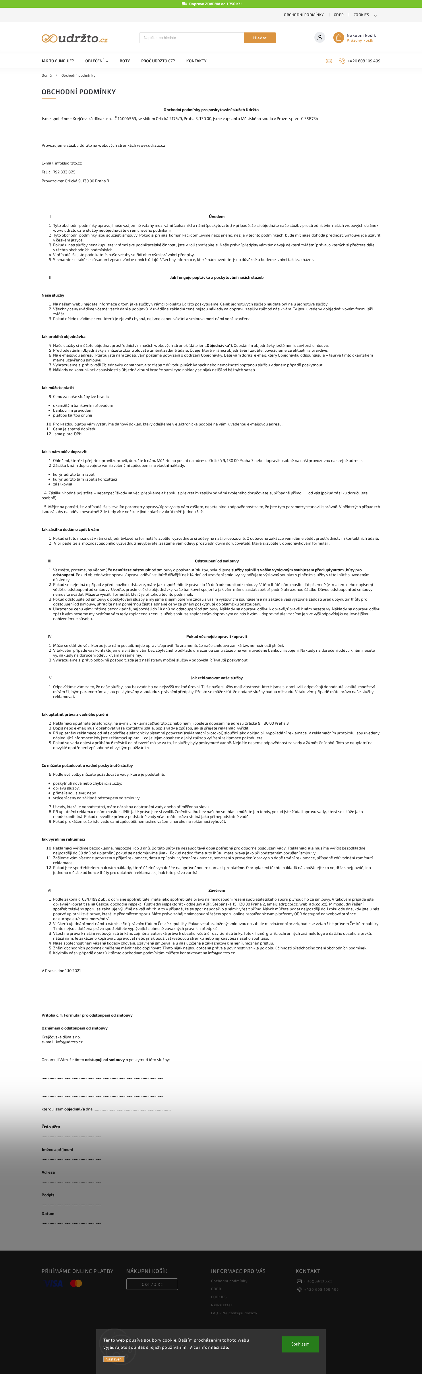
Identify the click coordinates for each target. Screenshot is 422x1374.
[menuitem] (61, 61)
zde (224, 1347)
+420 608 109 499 (321, 1289)
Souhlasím (300, 1344)
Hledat (260, 38)
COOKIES (361, 14)
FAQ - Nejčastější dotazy (234, 1313)
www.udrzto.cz (67, 230)
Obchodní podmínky (304, 14)
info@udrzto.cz (318, 1281)
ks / (152, 1284)
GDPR (339, 14)
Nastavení (114, 1359)
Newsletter (222, 1305)
